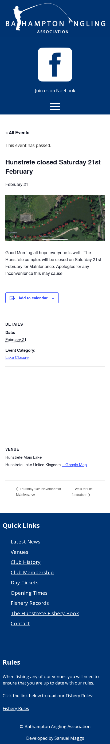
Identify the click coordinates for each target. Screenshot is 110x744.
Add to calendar (33, 297)
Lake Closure (17, 357)
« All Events (17, 132)
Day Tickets (24, 582)
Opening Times (29, 592)
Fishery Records (30, 603)
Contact (20, 623)
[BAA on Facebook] (55, 80)
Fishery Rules (16, 708)
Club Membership (32, 572)
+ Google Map (74, 464)
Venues (19, 552)
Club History (26, 562)
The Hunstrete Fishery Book (45, 613)
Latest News (25, 541)
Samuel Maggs (69, 738)
